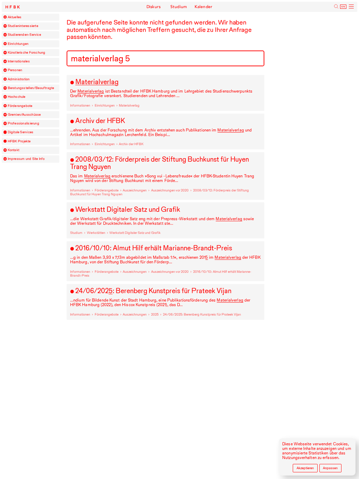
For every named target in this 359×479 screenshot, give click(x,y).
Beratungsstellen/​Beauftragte (31, 88)
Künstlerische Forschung (27, 52)
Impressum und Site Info (26, 159)
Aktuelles (15, 17)
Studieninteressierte (23, 26)
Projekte (19, 141)
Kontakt (14, 150)
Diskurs (154, 6)
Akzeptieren (305, 468)
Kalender (203, 6)
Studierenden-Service (24, 34)
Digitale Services (21, 132)
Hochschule (17, 97)
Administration (19, 79)
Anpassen (330, 468)
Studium (178, 6)
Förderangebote (20, 106)
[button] (5, 17)
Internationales (19, 61)
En (343, 7)
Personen (15, 70)
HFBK (13, 7)
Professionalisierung (23, 123)
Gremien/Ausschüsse (24, 114)
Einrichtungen (18, 44)
